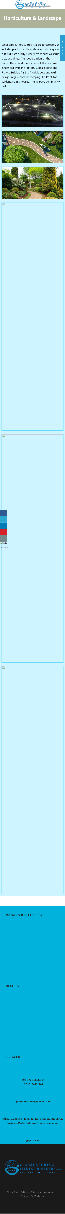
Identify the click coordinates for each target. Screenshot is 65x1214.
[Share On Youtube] (3, 532)
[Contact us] (3, 538)
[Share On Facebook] (3, 513)
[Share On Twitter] (3, 519)
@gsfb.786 (32, 1141)
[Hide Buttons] (4, 547)
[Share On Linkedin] (3, 526)
